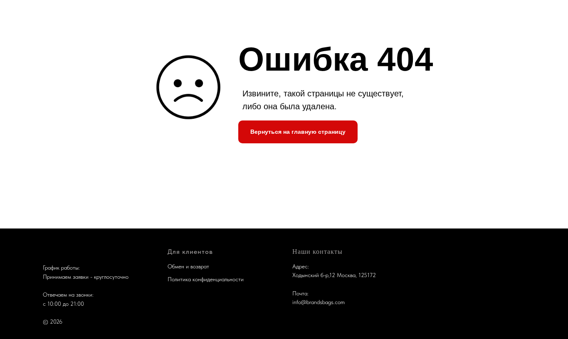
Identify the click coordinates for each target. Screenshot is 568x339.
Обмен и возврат (188, 266)
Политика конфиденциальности (206, 279)
